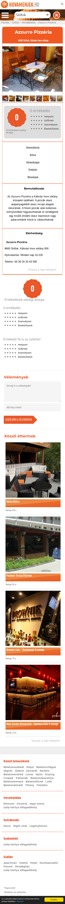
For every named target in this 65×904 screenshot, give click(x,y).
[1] (31, 116)
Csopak (8, 778)
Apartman (10, 863)
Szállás (8, 856)
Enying (49, 774)
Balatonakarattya (42, 778)
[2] (34, 116)
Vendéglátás (12, 797)
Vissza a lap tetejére (46, 740)
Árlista (33, 155)
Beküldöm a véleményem (19, 419)
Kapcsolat (9, 888)
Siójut (30, 767)
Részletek (20, 901)
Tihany (29, 785)
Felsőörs (42, 785)
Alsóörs (44, 771)
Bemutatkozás (33, 147)
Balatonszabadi (13, 767)
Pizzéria (22, 804)
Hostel (23, 863)
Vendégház (22, 866)
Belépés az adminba (15, 892)
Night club (20, 826)
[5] (42, 116)
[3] (36, 116)
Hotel (33, 863)
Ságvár (8, 771)
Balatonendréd (13, 774)
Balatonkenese (13, 781)
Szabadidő (10, 838)
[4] (39, 116)
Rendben (54, 899)
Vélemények (32, 177)
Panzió (7, 866)
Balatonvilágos (46, 767)
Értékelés (33, 169)
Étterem (8, 804)
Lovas (29, 774)
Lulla (48, 781)
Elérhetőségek (32, 162)
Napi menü (37, 804)
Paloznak (22, 778)
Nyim (39, 774)
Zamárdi (31, 771)
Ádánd (19, 771)
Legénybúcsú (38, 826)
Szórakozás (11, 820)
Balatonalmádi (13, 785)
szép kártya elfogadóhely (20, 807)
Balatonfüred (34, 781)
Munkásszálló (49, 863)
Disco (7, 826)
